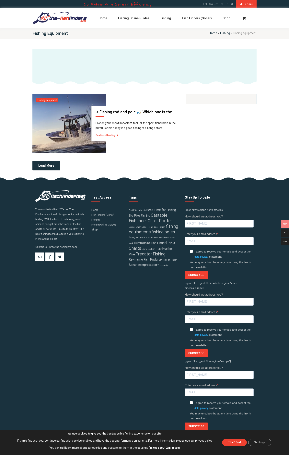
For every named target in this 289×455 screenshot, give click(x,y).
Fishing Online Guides (133, 18)
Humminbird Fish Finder (150, 243)
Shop (226, 18)
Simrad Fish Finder (168, 260)
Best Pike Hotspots (137, 210)
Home (102, 18)
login (249, 4)
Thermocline (163, 265)
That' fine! (234, 442)
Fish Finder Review (156, 227)
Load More (46, 165)
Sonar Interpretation (143, 265)
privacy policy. (204, 440)
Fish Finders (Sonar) (197, 18)
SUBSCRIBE (196, 275)
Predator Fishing (150, 254)
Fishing (165, 18)
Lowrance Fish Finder (152, 249)
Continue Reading (106, 135)
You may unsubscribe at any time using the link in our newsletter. (220, 265)
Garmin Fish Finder (149, 237)
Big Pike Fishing (139, 215)
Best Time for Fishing (161, 210)
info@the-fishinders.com (63, 246)
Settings (259, 442)
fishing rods (134, 237)
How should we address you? (204, 216)
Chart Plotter (160, 220)
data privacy (201, 256)
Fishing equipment (47, 100)
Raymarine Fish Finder (143, 259)
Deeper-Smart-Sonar (138, 227)
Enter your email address (201, 234)
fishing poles (163, 231)
